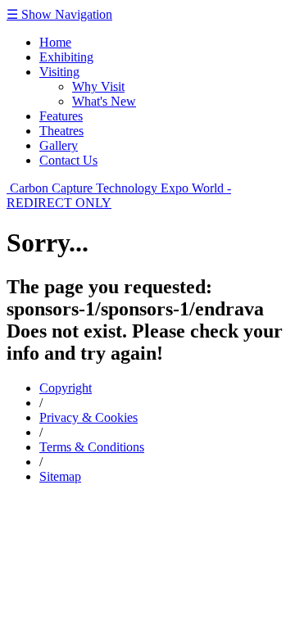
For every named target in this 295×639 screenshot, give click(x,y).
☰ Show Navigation (59, 14)
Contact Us (68, 160)
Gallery (58, 145)
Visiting (59, 72)
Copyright (65, 388)
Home (55, 42)
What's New (104, 101)
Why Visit (98, 86)
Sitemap (60, 476)
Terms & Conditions (91, 447)
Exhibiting (66, 57)
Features (61, 116)
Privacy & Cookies (88, 417)
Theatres (61, 131)
